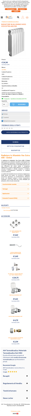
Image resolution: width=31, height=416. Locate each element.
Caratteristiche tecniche (9, 184)
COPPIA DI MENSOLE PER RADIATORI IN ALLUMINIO (15, 253)
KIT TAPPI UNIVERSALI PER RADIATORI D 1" (15, 232)
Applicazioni (5, 193)
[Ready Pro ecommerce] (15, 413)
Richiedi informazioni (9, 121)
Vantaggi (5, 189)
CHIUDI (16, 11)
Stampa (5, 114)
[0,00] (27, 17)
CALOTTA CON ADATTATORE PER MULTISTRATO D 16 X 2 (15, 338)
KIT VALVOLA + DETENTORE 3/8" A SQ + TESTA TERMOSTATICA (15, 274)
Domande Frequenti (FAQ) (9, 198)
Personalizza (10, 9)
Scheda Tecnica (6, 207)
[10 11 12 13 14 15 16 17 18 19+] (5, 104)
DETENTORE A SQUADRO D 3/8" (15, 316)
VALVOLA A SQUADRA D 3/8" (15, 295)
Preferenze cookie (15, 411)
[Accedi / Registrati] (23, 17)
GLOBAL (4, 69)
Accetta (22, 9)
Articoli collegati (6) (15, 146)
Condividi (6, 117)
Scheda (15, 142)
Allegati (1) (15, 150)
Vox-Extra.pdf (7, 210)
